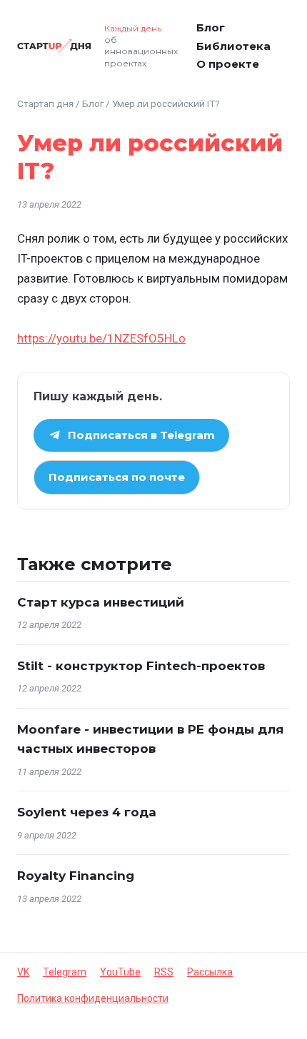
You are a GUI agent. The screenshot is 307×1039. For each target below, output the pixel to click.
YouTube (120, 972)
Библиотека (233, 46)
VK (23, 972)
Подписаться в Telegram (141, 435)
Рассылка (210, 972)
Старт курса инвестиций (100, 602)
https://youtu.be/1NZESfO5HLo (101, 338)
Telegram (64, 972)
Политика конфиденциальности (92, 998)
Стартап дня (45, 103)
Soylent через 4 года (86, 812)
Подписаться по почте (117, 477)
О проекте (227, 64)
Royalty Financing (75, 875)
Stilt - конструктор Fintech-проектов (141, 666)
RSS (163, 972)
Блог (210, 27)
